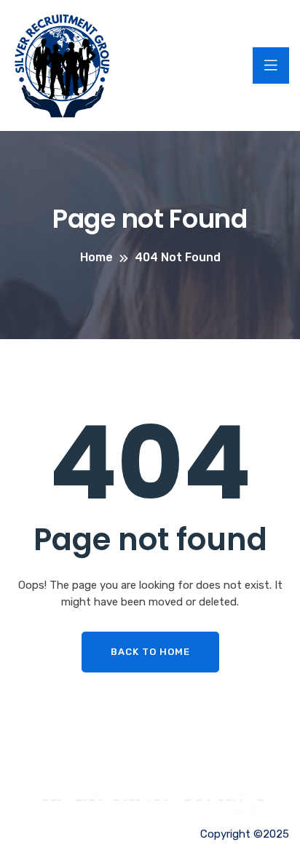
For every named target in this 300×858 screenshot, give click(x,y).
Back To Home (150, 651)
